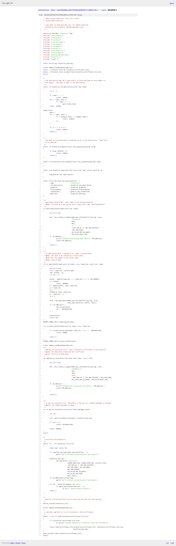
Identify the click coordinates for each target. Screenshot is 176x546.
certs (104, 10)
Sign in (172, 3)
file (79, 15)
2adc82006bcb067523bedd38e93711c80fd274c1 (77, 10)
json (172, 543)
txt (167, 543)
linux (53, 10)
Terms (23, 543)
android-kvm (43, 10)
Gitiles (12, 543)
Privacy (17, 543)
